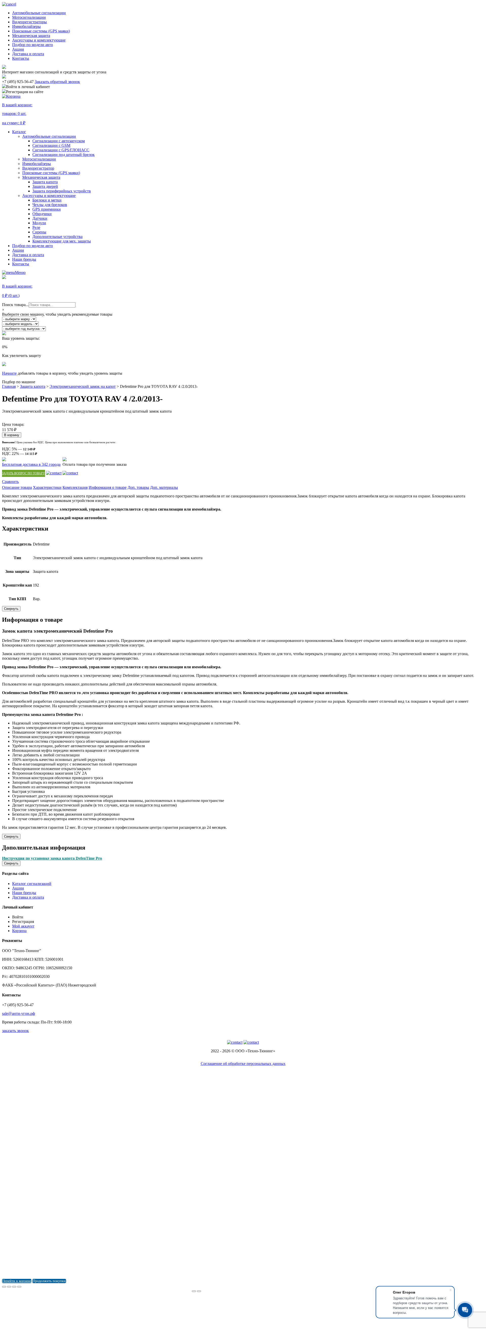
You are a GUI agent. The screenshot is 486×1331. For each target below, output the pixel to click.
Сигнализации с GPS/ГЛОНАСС (60, 150)
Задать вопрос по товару (23, 473)
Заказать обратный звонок (57, 81)
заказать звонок (15, 1030)
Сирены (39, 232)
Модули (39, 223)
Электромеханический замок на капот (83, 386)
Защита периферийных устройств (61, 191)
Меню (20, 272)
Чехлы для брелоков (49, 205)
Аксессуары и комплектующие (39, 40)
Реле (36, 227)
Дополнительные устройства (57, 236)
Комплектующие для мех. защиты (61, 241)
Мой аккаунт (23, 926)
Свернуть (11, 609)
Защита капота (45, 182)
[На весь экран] (14, 1286)
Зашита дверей (45, 186)
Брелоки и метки (47, 200)
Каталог (19, 132)
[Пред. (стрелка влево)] (194, 1291)
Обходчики (42, 214)
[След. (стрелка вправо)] (199, 1291)
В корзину (11, 435)
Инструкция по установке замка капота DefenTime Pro (52, 858)
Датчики (39, 218)
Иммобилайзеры (26, 26)
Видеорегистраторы (29, 22)
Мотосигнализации (29, 17)
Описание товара (17, 487)
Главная (9, 386)
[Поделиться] (9, 1286)
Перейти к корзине (16, 1281)
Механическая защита (31, 35)
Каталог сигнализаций (31, 883)
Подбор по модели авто (32, 45)
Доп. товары (138, 487)
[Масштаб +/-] (19, 1286)
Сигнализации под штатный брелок (63, 154)
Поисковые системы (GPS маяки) (41, 31)
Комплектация (75, 487)
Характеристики (47, 487)
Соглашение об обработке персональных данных (243, 1063)
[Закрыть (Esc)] (4, 1286)
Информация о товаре (108, 487)
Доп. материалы (164, 487)
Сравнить (10, 481)
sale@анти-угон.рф (18, 1013)
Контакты (20, 58)
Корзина (19, 931)
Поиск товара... (15, 304)
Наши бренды (24, 259)
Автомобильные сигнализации (39, 13)
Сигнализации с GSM (51, 145)
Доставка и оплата (28, 54)
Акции (18, 49)
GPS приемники (46, 209)
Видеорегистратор (38, 168)
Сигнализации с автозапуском (58, 141)
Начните (9, 373)
